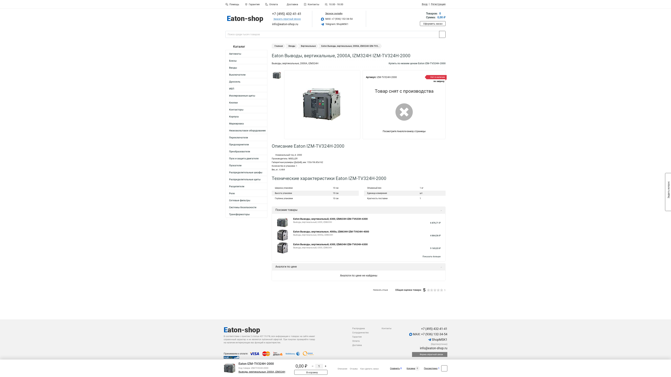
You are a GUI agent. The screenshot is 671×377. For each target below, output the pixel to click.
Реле (232, 193)
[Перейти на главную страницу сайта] (245, 19)
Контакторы (236, 109)
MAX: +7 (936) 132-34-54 (339, 18)
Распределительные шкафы (245, 172)
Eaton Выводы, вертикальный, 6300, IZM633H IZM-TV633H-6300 (330, 218)
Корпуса (234, 116)
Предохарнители (239, 144)
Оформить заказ (432, 23)
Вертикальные (308, 46)
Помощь (234, 4)
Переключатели (238, 137)
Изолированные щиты (242, 95)
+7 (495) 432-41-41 (286, 14)
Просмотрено (431, 368)
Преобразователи (239, 151)
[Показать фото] (277, 75)
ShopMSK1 (439, 339)
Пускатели (235, 165)
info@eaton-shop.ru (433, 348)
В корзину (312, 372)
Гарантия (254, 4)
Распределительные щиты (245, 179)
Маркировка (236, 123)
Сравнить (395, 368)
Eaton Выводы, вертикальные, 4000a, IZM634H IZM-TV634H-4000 (331, 231)
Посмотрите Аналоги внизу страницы (404, 131)
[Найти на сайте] (442, 34)
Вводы (233, 67)
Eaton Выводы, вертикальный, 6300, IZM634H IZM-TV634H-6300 (330, 244)
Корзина (411, 368)
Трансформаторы (239, 214)
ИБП (231, 88)
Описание (342, 369)
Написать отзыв (380, 290)
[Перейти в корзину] (422, 15)
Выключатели (237, 74)
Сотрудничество (360, 332)
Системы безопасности (242, 207)
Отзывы (354, 369)
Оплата (273, 4)
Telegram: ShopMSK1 (336, 24)
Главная (279, 46)
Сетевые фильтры (239, 200)
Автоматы (235, 53)
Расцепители (236, 186)
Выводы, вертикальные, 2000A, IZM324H (262, 372)
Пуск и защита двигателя (244, 158)
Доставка (292, 4)
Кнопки (233, 102)
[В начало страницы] (444, 368)
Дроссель (234, 81)
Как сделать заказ (369, 369)
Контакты (313, 4)
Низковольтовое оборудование (247, 130)
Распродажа (358, 328)
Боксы (233, 60)
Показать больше (432, 256)
